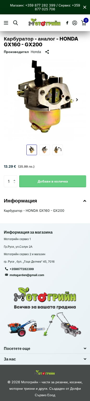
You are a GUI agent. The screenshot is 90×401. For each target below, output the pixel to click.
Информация (20, 201)
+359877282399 (22, 269)
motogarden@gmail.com (27, 275)
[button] (77, 100)
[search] (15, 23)
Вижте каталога (6, 23)
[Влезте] (74, 23)
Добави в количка (53, 181)
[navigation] (31, 150)
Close (84, 7)
